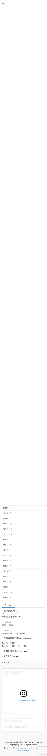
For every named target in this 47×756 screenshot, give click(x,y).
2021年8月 (7, 545)
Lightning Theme (29, 748)
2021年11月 (7, 529)
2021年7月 (7, 550)
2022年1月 (7, 519)
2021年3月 (7, 571)
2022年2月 (7, 513)
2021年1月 (7, 582)
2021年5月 (7, 561)
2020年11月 (7, 592)
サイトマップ (7, 663)
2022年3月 (7, 508)
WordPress (16, 748)
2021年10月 (7, 534)
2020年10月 (7, 598)
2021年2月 (7, 577)
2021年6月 (7, 555)
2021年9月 (7, 540)
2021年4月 (7, 566)
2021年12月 (7, 524)
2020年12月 (7, 587)
